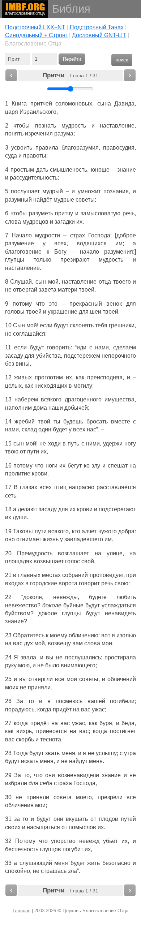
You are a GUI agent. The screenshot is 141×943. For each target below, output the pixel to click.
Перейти (72, 59)
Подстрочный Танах (97, 27)
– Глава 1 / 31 (70, 75)
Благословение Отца (33, 43)
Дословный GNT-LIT (99, 35)
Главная (21, 910)
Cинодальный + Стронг (36, 35)
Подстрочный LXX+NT (35, 27)
